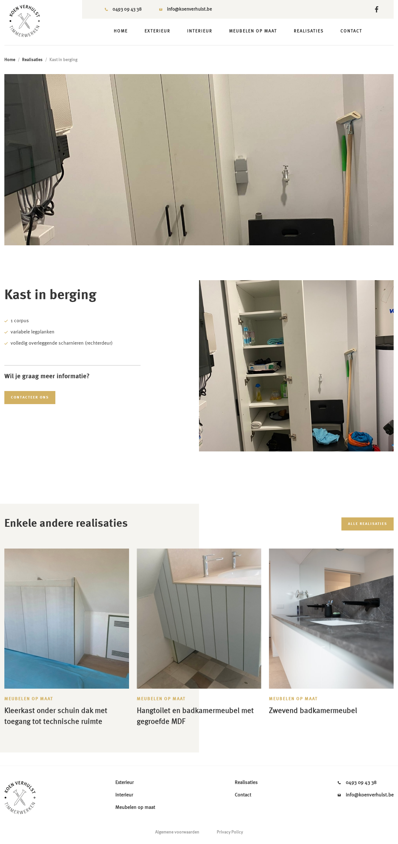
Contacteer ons (30, 397)
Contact (351, 31)
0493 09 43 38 (127, 9)
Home (121, 31)
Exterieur (157, 31)
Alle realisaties (367, 524)
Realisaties (309, 31)
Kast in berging (63, 60)
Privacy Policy (230, 832)
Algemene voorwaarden (177, 832)
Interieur (199, 31)
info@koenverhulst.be (189, 9)
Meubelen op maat (253, 31)
